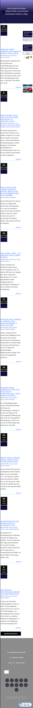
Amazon (2, 57)
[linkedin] (26, 680)
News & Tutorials (12, 55)
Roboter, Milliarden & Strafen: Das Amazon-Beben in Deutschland (10, 313)
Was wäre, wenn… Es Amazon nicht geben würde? (10, 247)
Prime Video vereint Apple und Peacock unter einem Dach (10, 451)
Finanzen (3, 261)
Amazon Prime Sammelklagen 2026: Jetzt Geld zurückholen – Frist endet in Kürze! (10, 381)
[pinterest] (16, 685)
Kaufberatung (11, 123)
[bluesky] (16, 680)
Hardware (13, 125)
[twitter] (12, 680)
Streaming (7, 57)
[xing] (21, 680)
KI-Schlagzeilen (12, 197)
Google (8, 125)
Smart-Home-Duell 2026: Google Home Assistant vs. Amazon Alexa (10, 108)
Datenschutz (3, 125)
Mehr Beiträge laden (11, 634)
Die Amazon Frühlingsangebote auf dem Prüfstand (10, 584)
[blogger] (26, 685)
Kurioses (7, 261)
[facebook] (7, 680)
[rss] (12, 685)
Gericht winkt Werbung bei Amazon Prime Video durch (10, 42)
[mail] (16, 690)
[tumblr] (21, 685)
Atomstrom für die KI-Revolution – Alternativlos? (10, 515)
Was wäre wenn (12, 259)
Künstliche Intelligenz (10, 329)
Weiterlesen (18, 87)
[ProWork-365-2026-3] (14, 1)
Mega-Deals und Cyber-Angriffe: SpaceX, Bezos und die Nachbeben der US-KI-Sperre (10, 180)
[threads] (7, 685)
